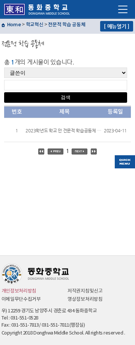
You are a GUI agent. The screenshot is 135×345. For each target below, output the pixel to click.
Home (14, 25)
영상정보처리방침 (85, 299)
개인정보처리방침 (19, 291)
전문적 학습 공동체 (66, 25)
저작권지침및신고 (85, 291)
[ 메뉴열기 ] (116, 26)
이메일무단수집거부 (21, 299)
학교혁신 (35, 25)
